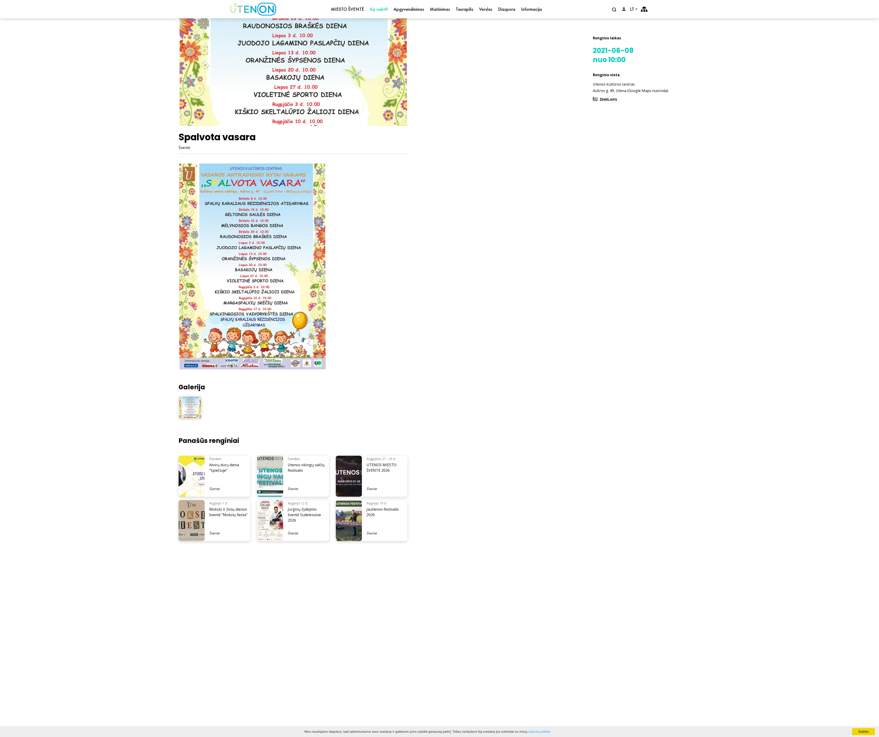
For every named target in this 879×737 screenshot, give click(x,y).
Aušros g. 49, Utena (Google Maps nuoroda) (630, 90)
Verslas (485, 9)
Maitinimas (440, 9)
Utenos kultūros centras (614, 84)
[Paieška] (615, 9)
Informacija (531, 9)
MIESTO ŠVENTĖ (347, 9)
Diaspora (506, 9)
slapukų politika (539, 731)
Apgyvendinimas (408, 9)
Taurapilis (464, 9)
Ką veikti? (379, 9)
